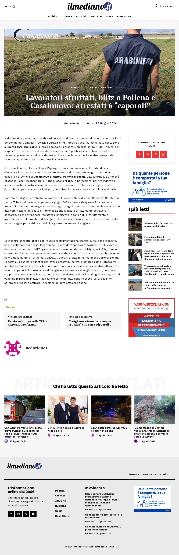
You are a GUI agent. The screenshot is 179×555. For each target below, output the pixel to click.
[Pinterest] (155, 154)
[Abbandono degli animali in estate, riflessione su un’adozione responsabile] (135, 285)
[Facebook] (139, 154)
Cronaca (76, 87)
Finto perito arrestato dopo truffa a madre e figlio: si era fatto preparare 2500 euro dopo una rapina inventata (159, 254)
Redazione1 (71, 123)
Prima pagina (101, 87)
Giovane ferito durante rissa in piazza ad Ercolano (159, 224)
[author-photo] (6, 441)
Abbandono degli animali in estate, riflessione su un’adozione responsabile (159, 285)
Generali (90, 521)
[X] (147, 154)
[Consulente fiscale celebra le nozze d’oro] (68, 409)
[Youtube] (33, 514)
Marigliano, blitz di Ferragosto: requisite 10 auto (157, 240)
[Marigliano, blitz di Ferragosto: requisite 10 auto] (135, 239)
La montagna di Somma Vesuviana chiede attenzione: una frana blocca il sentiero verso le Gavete (152, 432)
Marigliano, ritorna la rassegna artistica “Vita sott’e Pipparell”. (90, 323)
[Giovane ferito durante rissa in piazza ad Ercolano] (135, 224)
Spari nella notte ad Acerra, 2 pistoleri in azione (109, 429)
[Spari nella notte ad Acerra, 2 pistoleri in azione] (111, 409)
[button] (10, 6)
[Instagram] (18, 514)
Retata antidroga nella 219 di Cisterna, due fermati (27, 323)
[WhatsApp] (163, 154)
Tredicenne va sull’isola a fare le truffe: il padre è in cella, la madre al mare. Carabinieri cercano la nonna (159, 270)
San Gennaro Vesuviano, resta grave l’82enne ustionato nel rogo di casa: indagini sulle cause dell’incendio (23, 432)
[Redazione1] (12, 348)
